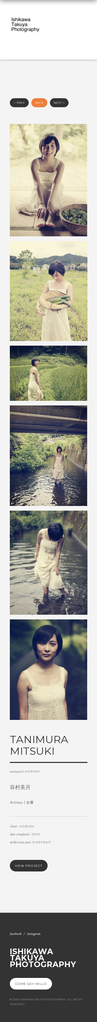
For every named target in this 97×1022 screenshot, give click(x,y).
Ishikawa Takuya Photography (43, 958)
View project (28, 866)
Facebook (15, 934)
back (39, 102)
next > (59, 102)
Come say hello (31, 984)
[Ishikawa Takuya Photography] (25, 25)
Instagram (33, 934)
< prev (19, 102)
